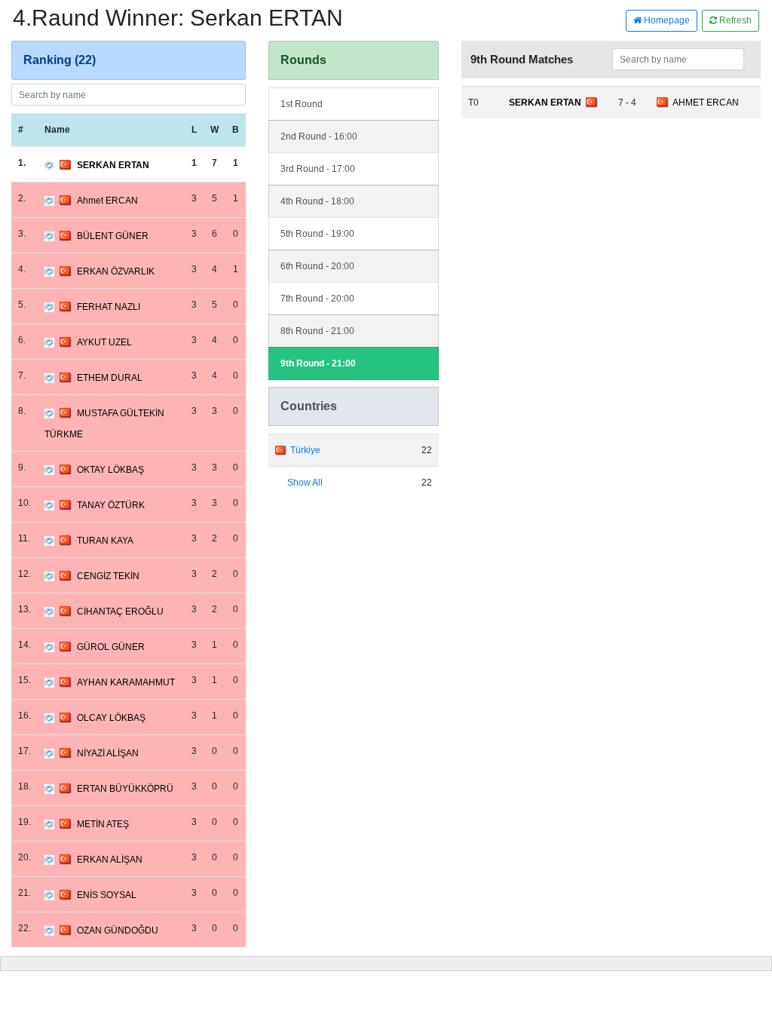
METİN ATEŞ (103, 824)
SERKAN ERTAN (113, 165)
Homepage (666, 20)
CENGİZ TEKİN (108, 576)
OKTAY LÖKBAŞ (110, 469)
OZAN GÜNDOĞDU (117, 930)
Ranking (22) (59, 60)
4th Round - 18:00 (317, 201)
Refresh (734, 20)
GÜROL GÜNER (111, 647)
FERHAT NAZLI (108, 307)
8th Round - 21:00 (317, 331)
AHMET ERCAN (705, 102)
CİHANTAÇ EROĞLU (120, 611)
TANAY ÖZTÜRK (111, 505)
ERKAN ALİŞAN (109, 859)
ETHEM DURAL (109, 377)
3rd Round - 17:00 (317, 169)
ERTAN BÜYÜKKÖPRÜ (125, 788)
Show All (305, 482)
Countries (308, 406)
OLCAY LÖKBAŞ (111, 718)
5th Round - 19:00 (317, 233)
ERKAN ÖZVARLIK (116, 271)
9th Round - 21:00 (318, 363)
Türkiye (305, 450)
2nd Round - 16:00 (318, 136)
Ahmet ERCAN (107, 200)
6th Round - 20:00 (317, 266)
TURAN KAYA (105, 540)
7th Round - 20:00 (317, 298)
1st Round (301, 104)
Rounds (303, 60)
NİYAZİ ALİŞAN (108, 753)
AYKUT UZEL (104, 342)
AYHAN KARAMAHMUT (126, 682)
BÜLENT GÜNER (113, 236)
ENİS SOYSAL (106, 895)
